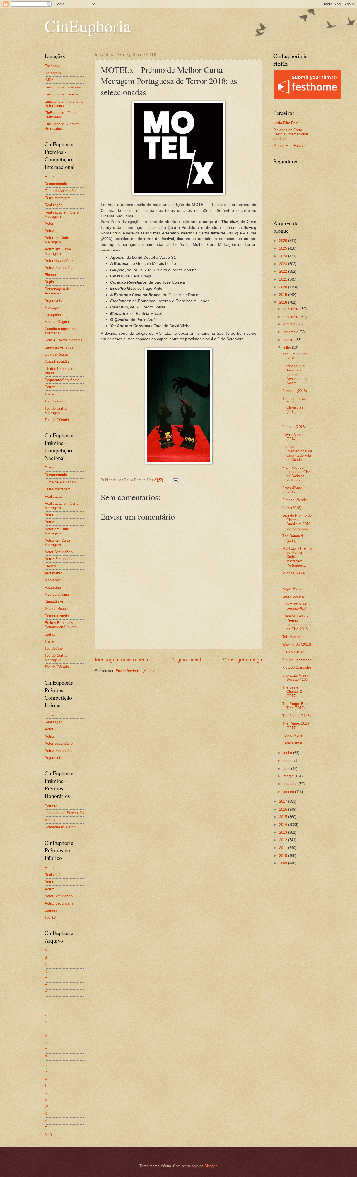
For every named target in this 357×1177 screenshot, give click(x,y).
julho (287, 347)
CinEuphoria (88, 26)
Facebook (53, 66)
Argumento (53, 300)
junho (288, 753)
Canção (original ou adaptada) (60, 331)
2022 (283, 271)
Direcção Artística (59, 347)
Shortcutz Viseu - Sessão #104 (296, 606)
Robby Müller (292, 735)
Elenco (50, 275)
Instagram (53, 73)
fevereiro (290, 784)
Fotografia (53, 315)
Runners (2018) (294, 391)
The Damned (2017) (292, 538)
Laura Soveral (293, 596)
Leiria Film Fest (285, 123)
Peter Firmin (292, 743)
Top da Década (57, 420)
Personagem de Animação (57, 291)
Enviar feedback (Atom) (134, 671)
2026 (283, 241)
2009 (283, 863)
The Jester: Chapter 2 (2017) (292, 691)
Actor (49, 223)
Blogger (210, 1166)
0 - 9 (48, 1135)
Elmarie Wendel (295, 500)
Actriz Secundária (59, 267)
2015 (283, 817)
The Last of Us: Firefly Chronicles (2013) (294, 405)
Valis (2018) (291, 508)
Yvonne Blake (293, 573)
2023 (283, 264)
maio (287, 761)
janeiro (289, 792)
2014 (283, 825)
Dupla (49, 282)
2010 (283, 856)
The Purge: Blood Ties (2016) (296, 706)
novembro (291, 317)
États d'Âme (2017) (292, 490)
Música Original (57, 322)
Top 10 (50, 917)
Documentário (56, 184)
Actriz (49, 231)
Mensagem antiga (242, 660)
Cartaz (50, 387)
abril (287, 768)
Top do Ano (54, 401)
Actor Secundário (59, 260)
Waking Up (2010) (296, 644)
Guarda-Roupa (56, 354)
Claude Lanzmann (296, 660)
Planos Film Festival (290, 145)
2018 (283, 302)
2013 (283, 832)
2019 (283, 295)
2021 (283, 279)
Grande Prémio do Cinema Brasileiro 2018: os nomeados (297, 521)
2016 (283, 809)
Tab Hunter (291, 637)
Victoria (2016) (294, 427)
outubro (289, 324)
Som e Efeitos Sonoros (63, 340)
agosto (289, 340)
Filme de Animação (60, 191)
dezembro (291, 309)
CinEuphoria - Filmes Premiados (61, 115)
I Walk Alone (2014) (292, 437)
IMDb (49, 80)
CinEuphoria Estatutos (63, 87)
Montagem (53, 307)
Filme (49, 176)
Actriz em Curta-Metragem (58, 251)
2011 (283, 848)
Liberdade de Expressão (64, 813)
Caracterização (57, 361)
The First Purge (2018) (294, 356)
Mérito (50, 820)
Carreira (51, 806)
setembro (291, 332)
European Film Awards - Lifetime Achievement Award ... (295, 374)
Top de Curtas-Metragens (56, 410)
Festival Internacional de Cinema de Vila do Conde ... (297, 453)
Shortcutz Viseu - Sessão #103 (296, 677)
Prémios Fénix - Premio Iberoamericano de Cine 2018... (296, 622)
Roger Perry (291, 588)
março (289, 776)
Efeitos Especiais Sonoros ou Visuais (60, 625)
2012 (283, 840)
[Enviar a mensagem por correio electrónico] (175, 480)
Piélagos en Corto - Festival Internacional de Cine (290, 134)
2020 (283, 287)
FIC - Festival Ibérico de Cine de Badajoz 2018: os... (296, 473)
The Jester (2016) (296, 716)
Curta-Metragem (58, 198)
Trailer (50, 394)
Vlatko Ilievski (293, 652)
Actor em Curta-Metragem (57, 240)
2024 (283, 256)
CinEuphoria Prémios (62, 94)
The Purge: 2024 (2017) (295, 725)
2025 (283, 248)
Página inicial (186, 660)
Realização (53, 205)
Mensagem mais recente (122, 660)
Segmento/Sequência (62, 380)
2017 (283, 801)
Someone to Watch (60, 827)
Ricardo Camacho (296, 667)
